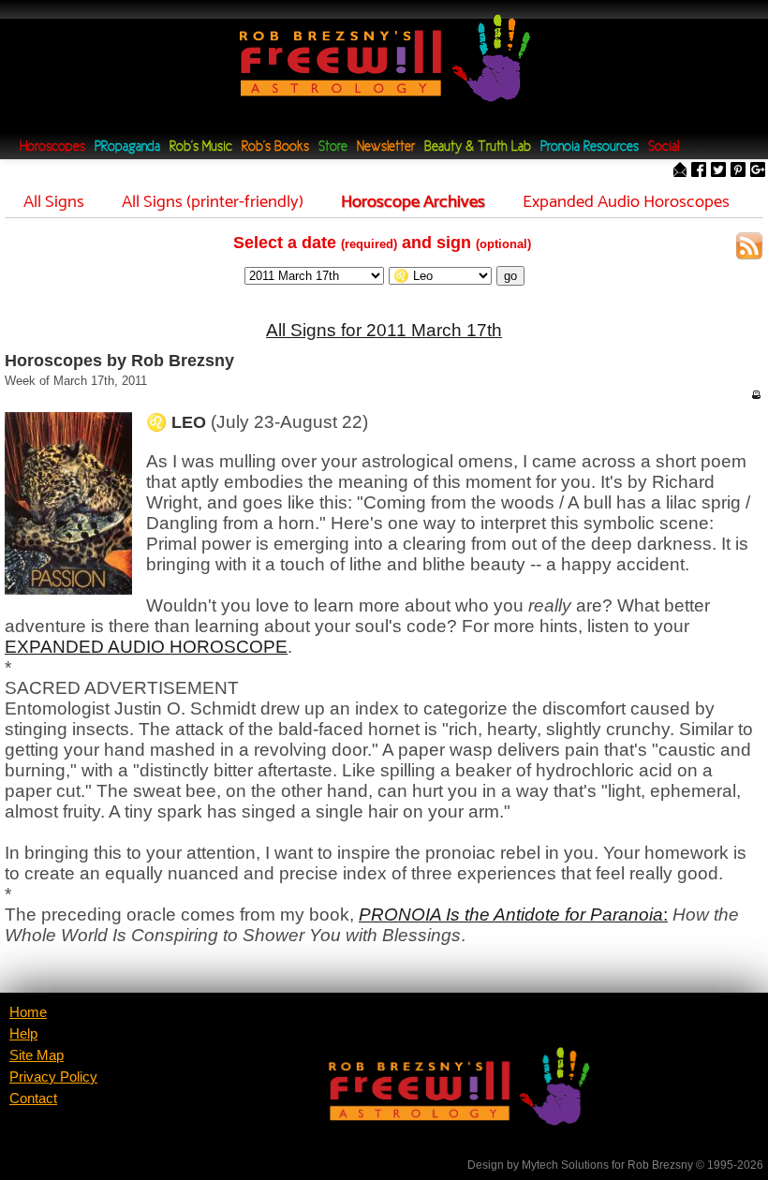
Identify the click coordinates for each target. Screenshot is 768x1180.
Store (332, 147)
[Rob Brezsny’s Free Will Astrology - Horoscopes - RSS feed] (749, 248)
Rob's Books (275, 147)
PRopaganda (127, 147)
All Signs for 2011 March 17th (384, 330)
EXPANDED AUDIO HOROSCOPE (146, 646)
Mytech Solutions (565, 1165)
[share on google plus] (757, 171)
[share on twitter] (718, 171)
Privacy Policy (53, 1076)
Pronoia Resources (589, 147)
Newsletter (386, 147)
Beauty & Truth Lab (477, 147)
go (510, 276)
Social (663, 147)
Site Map (36, 1055)
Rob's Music (201, 147)
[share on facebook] (698, 171)
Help (23, 1033)
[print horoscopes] (755, 394)
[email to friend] (680, 171)
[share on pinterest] (738, 171)
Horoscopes (52, 147)
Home (28, 1012)
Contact (33, 1098)
